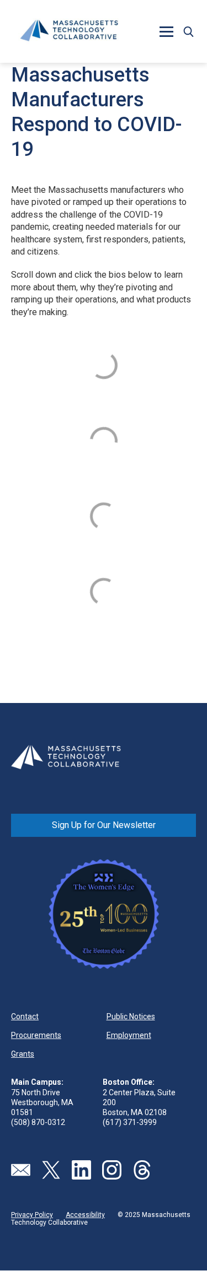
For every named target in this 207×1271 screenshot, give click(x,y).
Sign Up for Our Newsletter (104, 825)
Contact (25, 1016)
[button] (188, 31)
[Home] (69, 31)
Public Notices (131, 1016)
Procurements (36, 1035)
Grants (22, 1054)
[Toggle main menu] (166, 31)
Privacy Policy (32, 1215)
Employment (129, 1035)
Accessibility (85, 1215)
